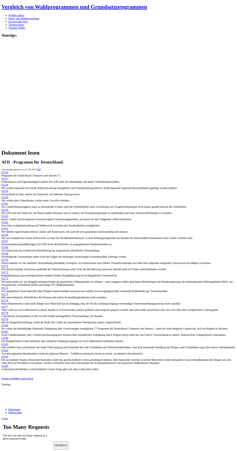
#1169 (4, 253)
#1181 (4, 331)
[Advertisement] (15, 93)
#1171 (4, 266)
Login (4, 418)
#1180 (4, 325)
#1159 (4, 191)
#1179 (4, 319)
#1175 (4, 294)
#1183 (4, 344)
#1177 (4, 306)
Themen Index (16, 24)
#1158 (4, 184)
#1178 (4, 312)
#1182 (4, 337)
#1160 (4, 197)
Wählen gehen (16, 15)
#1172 (4, 272)
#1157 (4, 178)
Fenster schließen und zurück (17, 378)
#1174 (4, 287)
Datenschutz (15, 412)
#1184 (4, 350)
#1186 (4, 366)
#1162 (4, 209)
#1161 (4, 203)
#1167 (4, 241)
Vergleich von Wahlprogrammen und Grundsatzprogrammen (74, 7)
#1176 (4, 300)
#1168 (4, 247)
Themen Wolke (16, 27)
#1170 (4, 259)
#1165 (4, 228)
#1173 (4, 278)
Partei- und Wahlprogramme (23, 18)
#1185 (4, 356)
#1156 (4, 172)
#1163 (4, 216)
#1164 (4, 222)
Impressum (14, 409)
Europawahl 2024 (18, 21)
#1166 (4, 234)
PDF (39, 169)
